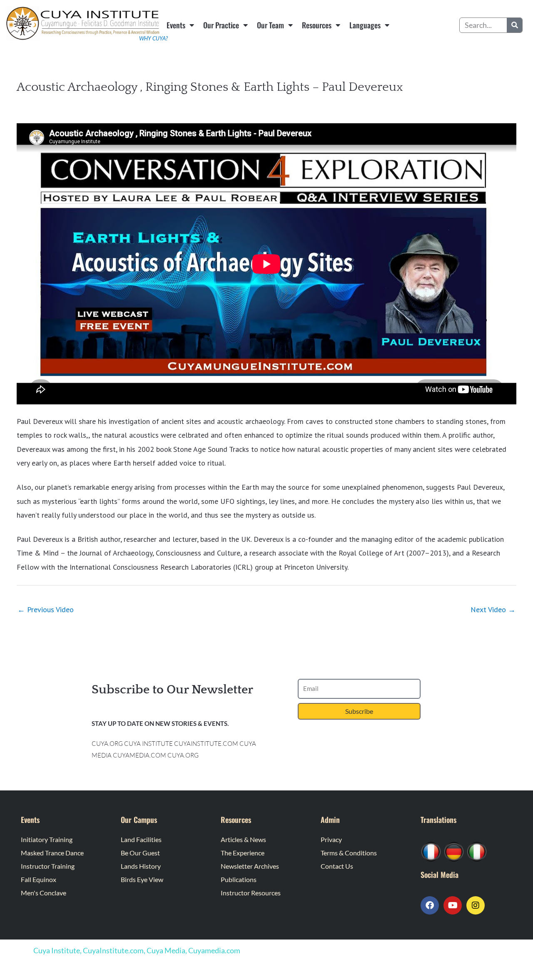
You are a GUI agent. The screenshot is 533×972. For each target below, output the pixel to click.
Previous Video (45, 609)
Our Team (270, 25)
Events (176, 25)
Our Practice (221, 25)
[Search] (514, 25)
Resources (316, 25)
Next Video (493, 609)
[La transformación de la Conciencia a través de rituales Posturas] (476, 851)
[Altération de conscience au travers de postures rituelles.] (431, 851)
